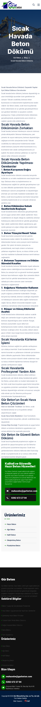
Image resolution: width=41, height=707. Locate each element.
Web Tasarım (17, 701)
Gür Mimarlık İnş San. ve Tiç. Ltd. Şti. (27, 696)
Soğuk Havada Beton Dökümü (12, 625)
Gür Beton (17, 58)
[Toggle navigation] (38, 5)
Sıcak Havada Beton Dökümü (22, 61)
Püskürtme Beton (13, 546)
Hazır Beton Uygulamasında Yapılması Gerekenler (18, 611)
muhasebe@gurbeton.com (24, 491)
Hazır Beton (11, 524)
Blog (26, 58)
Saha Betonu (6, 630)
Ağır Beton (11, 530)
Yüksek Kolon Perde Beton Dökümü (14, 620)
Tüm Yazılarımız (7, 635)
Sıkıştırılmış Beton (14, 540)
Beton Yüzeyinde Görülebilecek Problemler (16, 606)
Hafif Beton (11, 535)
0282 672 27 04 (19, 498)
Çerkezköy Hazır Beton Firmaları (13, 616)
